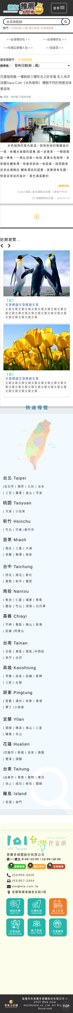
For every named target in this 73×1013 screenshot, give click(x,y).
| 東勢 (7, 581)
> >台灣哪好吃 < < (18, 39)
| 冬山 (17, 734)
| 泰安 (27, 554)
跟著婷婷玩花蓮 (44, 198)
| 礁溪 (17, 727)
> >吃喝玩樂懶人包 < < (18, 47)
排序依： (6, 65)
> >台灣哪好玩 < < (54, 39)
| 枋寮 (27, 700)
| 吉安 (29, 752)
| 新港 (37, 624)
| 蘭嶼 (37, 783)
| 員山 (27, 727)
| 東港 (37, 700)
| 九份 (29, 486)
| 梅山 (27, 624)
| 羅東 (7, 734)
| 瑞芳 (19, 486)
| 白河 (17, 657)
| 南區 (27, 651)
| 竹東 (17, 529)
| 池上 (7, 783)
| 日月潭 (39, 606)
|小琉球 (18, 707)
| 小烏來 (19, 511)
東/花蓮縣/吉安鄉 (41, 192)
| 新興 (37, 676)
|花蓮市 (8, 752)
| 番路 (17, 624)
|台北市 (8, 486)
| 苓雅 (7, 676)
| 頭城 (7, 727)
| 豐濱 (7, 759)
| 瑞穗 (17, 759)
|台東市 (8, 777)
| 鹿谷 (7, 606)
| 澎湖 (7, 802)
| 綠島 (27, 783)
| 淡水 (39, 486)
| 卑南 (19, 777)
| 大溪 (7, 511)
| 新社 (27, 575)
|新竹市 (28, 529)
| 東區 (17, 651)
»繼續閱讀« (63, 186)
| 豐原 (27, 581)
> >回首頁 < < (54, 47)
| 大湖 (27, 548)
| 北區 (7, 651)
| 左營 (17, 682)
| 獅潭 (17, 554)
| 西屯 (7, 575)
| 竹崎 (7, 624)
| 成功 (17, 783)
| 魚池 (7, 599)
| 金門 (17, 802)
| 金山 (27, 492)
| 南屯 (17, 575)
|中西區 (38, 651)
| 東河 (39, 777)
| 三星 (37, 727)
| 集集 (37, 599)
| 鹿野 (29, 777)
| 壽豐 (39, 752)
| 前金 (17, 676)
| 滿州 (17, 700)
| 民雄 (7, 631)
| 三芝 (7, 492)
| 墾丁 (7, 707)
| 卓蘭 (7, 554)
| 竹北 (7, 529)
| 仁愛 (17, 599)
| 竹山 (17, 606)
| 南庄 (7, 548)
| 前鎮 (27, 676)
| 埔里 (27, 599)
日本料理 (16, 28)
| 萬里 (17, 492)
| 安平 (7, 657)
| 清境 (27, 606)
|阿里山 (18, 631)
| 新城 (19, 752)
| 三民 (7, 682)
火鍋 (25, 28)
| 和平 (17, 581)
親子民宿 (34, 28)
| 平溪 (37, 492)
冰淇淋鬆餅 (47, 28)
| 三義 (17, 548)
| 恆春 (7, 700)
